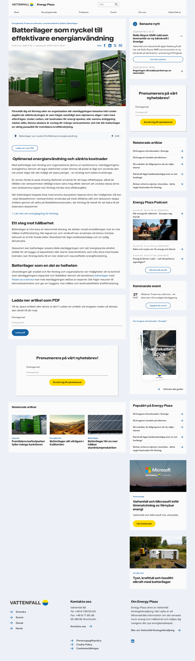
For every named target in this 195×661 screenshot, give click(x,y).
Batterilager (72, 23)
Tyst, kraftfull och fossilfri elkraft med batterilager (153, 580)
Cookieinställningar (87, 648)
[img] (112, 136)
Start (16, 12)
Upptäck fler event (158, 305)
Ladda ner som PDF (25, 148)
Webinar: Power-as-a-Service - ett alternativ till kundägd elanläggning (155, 296)
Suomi (19, 617)
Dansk (19, 622)
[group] (67, 136)
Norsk (19, 628)
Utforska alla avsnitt (158, 270)
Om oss (142, 12)
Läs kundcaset (144, 523)
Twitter (115, 45)
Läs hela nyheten (158, 59)
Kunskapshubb (49, 12)
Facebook (105, 45)
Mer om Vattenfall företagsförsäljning (153, 630)
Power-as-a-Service (33, 23)
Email (121, 45)
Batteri (63, 23)
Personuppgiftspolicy (88, 640)
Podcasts (84, 12)
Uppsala (15, 438)
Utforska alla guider (173, 389)
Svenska (21, 611)
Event (113, 12)
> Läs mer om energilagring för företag (35, 213)
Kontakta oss (78, 626)
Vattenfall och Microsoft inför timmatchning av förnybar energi (156, 505)
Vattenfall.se (174, 12)
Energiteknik (17, 23)
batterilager (101, 275)
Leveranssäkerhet (51, 23)
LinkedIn (110, 45)
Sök (116, 4)
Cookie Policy (84, 644)
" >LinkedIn (133, 641)
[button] (15, 136)
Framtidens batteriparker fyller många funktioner (28, 443)
